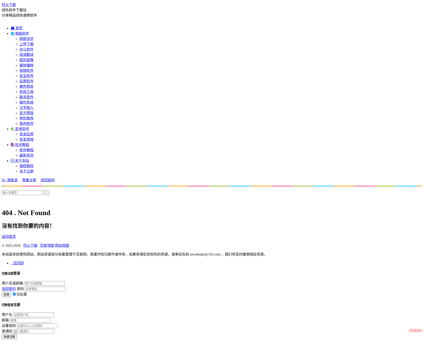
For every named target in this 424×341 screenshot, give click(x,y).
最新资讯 (26, 155)
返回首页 (9, 237)
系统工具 (26, 92)
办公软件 (26, 49)
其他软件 (26, 123)
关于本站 (20, 161)
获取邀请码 (415, 330)
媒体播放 (26, 65)
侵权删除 (26, 166)
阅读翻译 (26, 55)
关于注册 (26, 171)
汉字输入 (26, 108)
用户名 (7, 314)
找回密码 (48, 180)
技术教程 (20, 145)
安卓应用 (26, 134)
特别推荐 (26, 118)
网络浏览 (26, 39)
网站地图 (62, 245)
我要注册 (29, 180)
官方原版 (26, 113)
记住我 (21, 294)
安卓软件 (20, 129)
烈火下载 (9, 5)
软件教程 (26, 150)
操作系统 (26, 102)
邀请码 (7, 331)
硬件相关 (26, 86)
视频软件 (26, 70)
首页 (17, 28)
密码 (20, 289)
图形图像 (26, 60)
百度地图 (47, 245)
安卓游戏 (26, 139)
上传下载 (26, 44)
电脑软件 (20, 33)
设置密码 (9, 326)
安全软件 (26, 76)
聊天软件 (26, 97)
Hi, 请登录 (10, 180)
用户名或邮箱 (12, 283)
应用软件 (26, 81)
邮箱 (5, 320)
